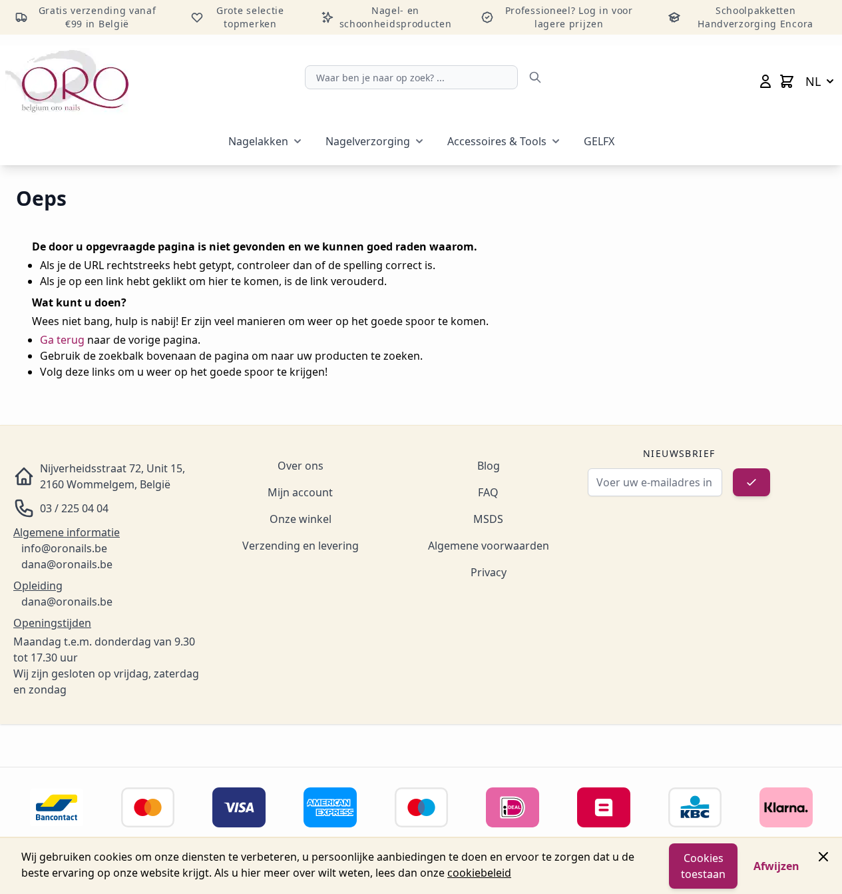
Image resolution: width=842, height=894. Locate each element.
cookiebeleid (479, 872)
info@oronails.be (64, 548)
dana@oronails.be (66, 564)
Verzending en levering (300, 545)
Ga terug (62, 339)
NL (813, 81)
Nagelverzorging (367, 141)
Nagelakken (258, 141)
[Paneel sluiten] (823, 856)
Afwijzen (776, 866)
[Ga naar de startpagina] (66, 81)
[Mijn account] (765, 81)
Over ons (300, 465)
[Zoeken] (535, 77)
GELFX (599, 141)
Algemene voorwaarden (488, 545)
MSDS (488, 519)
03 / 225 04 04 (74, 508)
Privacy (489, 572)
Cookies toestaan (703, 866)
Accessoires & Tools (496, 141)
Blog (488, 465)
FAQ (488, 492)
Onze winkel (300, 519)
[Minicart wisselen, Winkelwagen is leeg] (786, 81)
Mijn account (300, 492)
